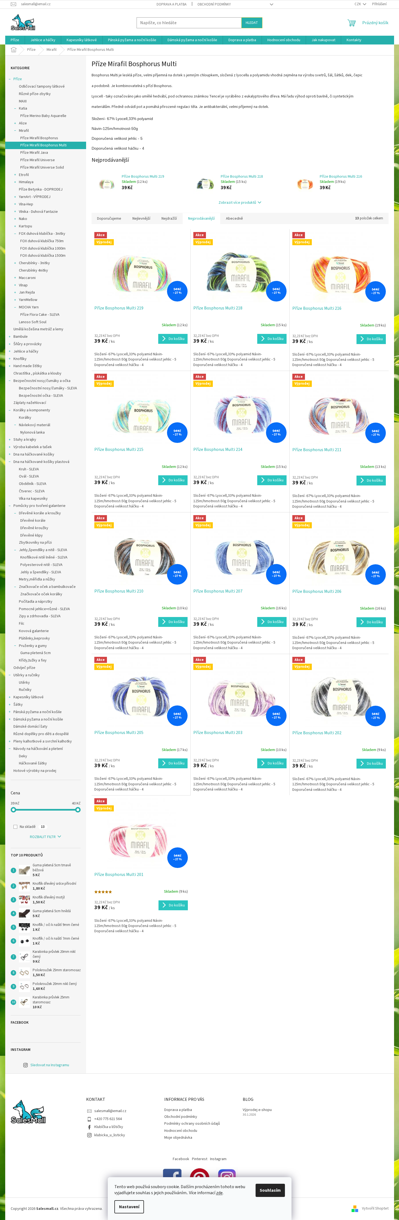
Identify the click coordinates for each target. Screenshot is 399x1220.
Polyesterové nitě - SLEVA (41, 565)
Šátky (18, 704)
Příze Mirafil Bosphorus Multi (43, 145)
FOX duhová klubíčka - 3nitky (42, 233)
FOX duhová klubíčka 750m (42, 241)
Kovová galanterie (34, 631)
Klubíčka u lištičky (108, 1127)
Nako (23, 219)
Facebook (181, 1159)
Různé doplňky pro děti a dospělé (41, 734)
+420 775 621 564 (108, 1119)
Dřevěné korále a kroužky (40, 513)
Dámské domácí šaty (30, 726)
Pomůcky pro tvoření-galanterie (39, 506)
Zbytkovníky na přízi (35, 542)
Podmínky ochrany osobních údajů (192, 1123)
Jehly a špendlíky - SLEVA (40, 572)
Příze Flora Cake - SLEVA (40, 314)
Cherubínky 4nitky (33, 270)
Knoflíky (20, 359)
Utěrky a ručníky (26, 675)
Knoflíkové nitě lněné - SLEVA (43, 557)
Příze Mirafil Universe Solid (42, 167)
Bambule (20, 336)
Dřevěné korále (33, 520)
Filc (21, 623)
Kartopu (25, 226)
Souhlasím (270, 1190)
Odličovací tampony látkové (42, 86)
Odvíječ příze (24, 668)
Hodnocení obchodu (180, 1131)
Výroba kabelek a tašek (32, 447)
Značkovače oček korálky (41, 594)
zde (219, 1193)
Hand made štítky (27, 366)
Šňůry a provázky (27, 344)
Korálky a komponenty (31, 410)
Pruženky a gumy (33, 646)
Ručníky (25, 690)
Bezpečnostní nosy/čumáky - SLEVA (48, 388)
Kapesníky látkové (28, 697)
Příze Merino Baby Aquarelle (43, 116)
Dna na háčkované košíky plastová (41, 462)
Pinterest (199, 1159)
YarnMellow (28, 300)
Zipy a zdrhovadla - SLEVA (40, 616)
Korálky (25, 417)
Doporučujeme (109, 218)
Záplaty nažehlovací (29, 403)
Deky (23, 756)
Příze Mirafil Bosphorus (39, 138)
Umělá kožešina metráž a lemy (38, 329)
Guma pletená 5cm (35, 653)
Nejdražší (169, 218)
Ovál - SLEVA (29, 476)
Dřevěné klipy (31, 535)
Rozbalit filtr (43, 837)
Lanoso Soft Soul (32, 322)
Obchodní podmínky (214, 4)
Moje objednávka (178, 1137)
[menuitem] (15, 40)
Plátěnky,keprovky (34, 638)
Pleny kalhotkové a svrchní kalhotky (42, 741)
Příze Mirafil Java (34, 152)
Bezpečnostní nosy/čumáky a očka (41, 381)
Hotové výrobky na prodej (34, 771)
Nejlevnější (141, 218)
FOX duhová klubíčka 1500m (43, 255)
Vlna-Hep (26, 204)
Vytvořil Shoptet (375, 1208)
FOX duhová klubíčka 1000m (43, 248)
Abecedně (234, 218)
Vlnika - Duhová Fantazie (38, 211)
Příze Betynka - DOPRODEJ (41, 189)
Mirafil (24, 130)
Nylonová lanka (32, 432)
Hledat (252, 23)
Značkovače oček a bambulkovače (47, 587)
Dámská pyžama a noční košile (38, 719)
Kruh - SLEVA (29, 469)
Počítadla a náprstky (35, 601)
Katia (23, 108)
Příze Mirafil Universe (37, 160)
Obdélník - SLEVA (32, 484)
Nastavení (129, 1207)
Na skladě (32, 827)
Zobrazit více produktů (237, 202)
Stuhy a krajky (24, 439)
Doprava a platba (171, 4)
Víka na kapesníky (33, 498)
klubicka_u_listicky (109, 1135)
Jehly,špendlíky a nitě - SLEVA (43, 550)
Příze (17, 79)
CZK (358, 4)
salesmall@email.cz (110, 1111)
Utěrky (24, 682)
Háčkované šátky (33, 763)
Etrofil (24, 175)
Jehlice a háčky (25, 351)
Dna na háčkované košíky (33, 454)
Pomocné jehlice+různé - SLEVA (44, 609)
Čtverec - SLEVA (32, 491)
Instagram (218, 1159)
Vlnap (23, 285)
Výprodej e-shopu (257, 1110)
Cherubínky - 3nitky (34, 263)
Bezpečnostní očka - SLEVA (41, 395)
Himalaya (26, 182)
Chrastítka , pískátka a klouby (37, 373)
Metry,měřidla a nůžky (37, 579)
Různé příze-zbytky (35, 94)
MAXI (23, 101)
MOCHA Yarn (29, 307)
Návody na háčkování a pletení (38, 749)
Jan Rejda (27, 292)
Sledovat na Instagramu (49, 1065)
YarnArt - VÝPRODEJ (34, 197)
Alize (23, 123)
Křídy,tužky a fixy (33, 660)
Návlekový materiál (34, 425)
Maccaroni (27, 278)
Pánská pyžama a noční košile (37, 712)
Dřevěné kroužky (34, 528)
